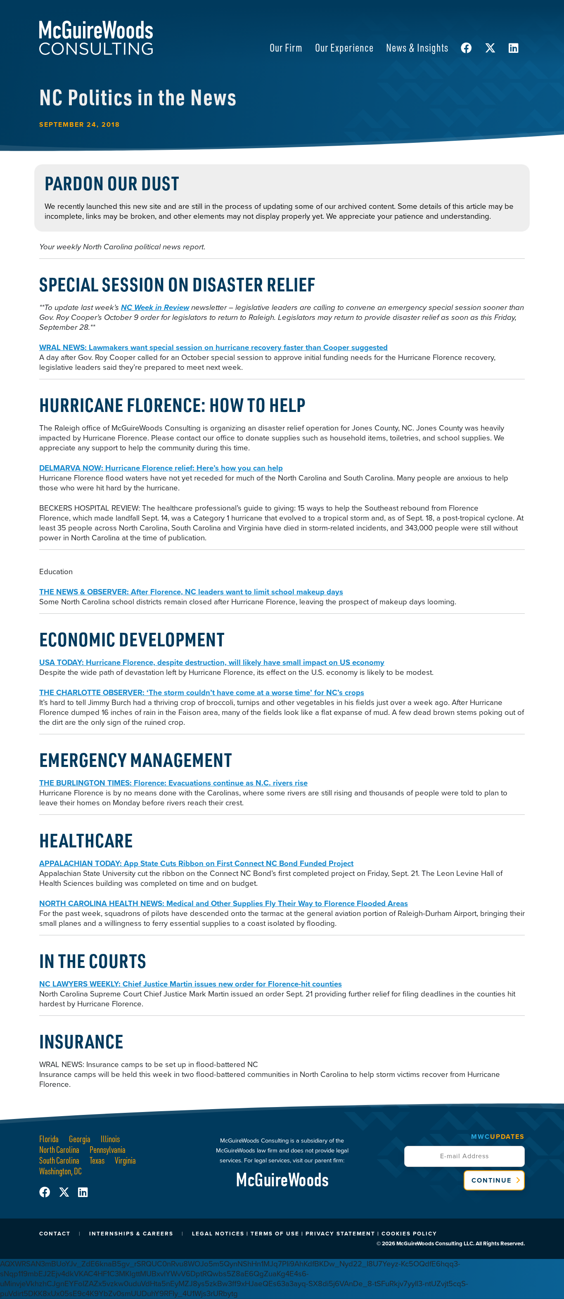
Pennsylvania (108, 1149)
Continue (492, 1180)
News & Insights (417, 47)
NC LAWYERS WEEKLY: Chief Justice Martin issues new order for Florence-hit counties (190, 983)
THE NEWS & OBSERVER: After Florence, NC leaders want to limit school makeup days (191, 591)
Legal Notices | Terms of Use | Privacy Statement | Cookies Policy (314, 1233)
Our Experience (344, 47)
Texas (97, 1160)
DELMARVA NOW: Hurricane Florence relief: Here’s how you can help (161, 467)
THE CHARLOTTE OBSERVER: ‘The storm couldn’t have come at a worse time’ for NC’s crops (201, 692)
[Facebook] (49, 1192)
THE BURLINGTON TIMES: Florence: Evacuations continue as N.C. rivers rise (173, 782)
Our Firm (286, 47)
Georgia (79, 1138)
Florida (49, 1138)
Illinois (110, 1138)
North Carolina (59, 1149)
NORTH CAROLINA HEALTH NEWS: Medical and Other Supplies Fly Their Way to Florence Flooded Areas (223, 903)
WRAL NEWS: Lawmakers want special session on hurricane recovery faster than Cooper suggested (213, 347)
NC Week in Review (155, 307)
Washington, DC (60, 1170)
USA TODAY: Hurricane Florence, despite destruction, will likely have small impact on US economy (211, 662)
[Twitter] (68, 1192)
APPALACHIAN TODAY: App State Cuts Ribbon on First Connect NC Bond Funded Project (196, 863)
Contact (55, 1233)
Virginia (125, 1160)
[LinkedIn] (83, 1192)
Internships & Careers (131, 1233)
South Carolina (59, 1160)
